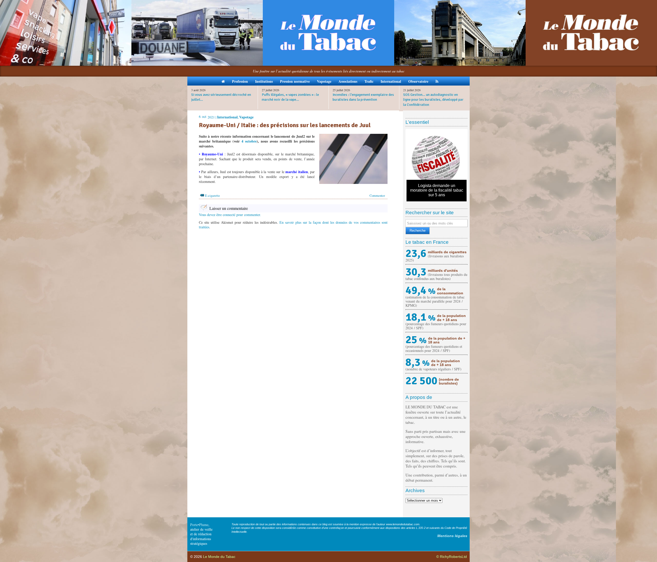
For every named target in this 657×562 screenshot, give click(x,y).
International (391, 81)
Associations (348, 81)
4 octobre (249, 141)
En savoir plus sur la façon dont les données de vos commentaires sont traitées (293, 224)
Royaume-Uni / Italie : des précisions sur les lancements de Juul (285, 125)
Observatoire (418, 81)
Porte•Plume (199, 524)
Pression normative (295, 81)
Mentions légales (452, 536)
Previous (399, 161)
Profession (240, 81)
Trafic (368, 81)
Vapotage (324, 81)
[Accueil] (223, 81)
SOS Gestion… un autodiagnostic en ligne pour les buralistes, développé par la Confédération (433, 99)
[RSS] (436, 81)
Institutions (264, 81)
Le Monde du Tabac (219, 557)
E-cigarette (212, 195)
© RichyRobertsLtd (451, 557)
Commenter (377, 195)
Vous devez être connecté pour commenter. (230, 214)
